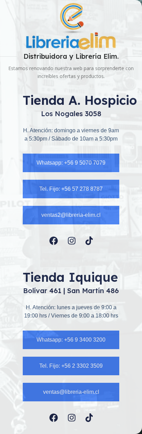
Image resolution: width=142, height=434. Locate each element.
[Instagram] (71, 240)
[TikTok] (89, 240)
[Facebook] (53, 240)
